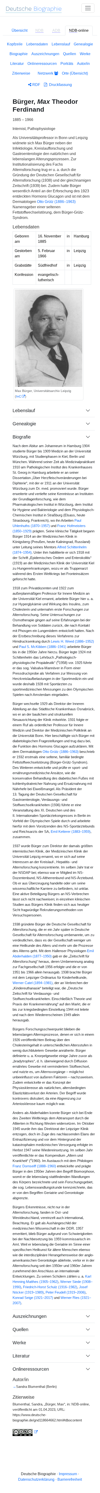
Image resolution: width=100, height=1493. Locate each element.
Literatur (17, 64)
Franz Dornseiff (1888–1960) (34, 1166)
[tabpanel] (50, 742)
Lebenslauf (61, 44)
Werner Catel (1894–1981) (33, 983)
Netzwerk (46, 73)
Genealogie (83, 44)
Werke (85, 54)
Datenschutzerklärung (36, 1479)
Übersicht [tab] (19, 30)
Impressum (68, 1474)
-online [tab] (79, 30)
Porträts (66, 64)
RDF (35, 85)
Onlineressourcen (42, 64)
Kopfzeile (15, 44)
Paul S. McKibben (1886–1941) (42, 647)
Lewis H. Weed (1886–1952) (72, 641)
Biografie (22, 436)
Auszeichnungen (45, 54)
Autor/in (83, 64)
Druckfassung (59, 85)
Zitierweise (21, 73)
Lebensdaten (37, 44)
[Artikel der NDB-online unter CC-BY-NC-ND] (25, 1432)
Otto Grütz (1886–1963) (56, 201)
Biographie (19, 54)
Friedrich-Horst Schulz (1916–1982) (50, 1287)
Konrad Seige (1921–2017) (33, 1298)
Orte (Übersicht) (75, 73)
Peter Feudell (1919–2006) (66, 1292)
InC (18, 396)
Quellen (69, 54)
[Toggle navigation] (87, 8)
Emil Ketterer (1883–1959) (70, 831)
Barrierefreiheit (69, 1479)
